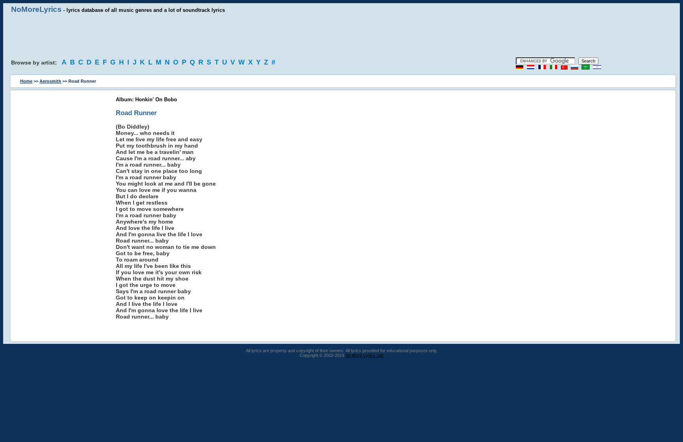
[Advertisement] (341, 35)
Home (26, 81)
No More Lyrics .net (364, 355)
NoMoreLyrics (36, 9)
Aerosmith (50, 81)
